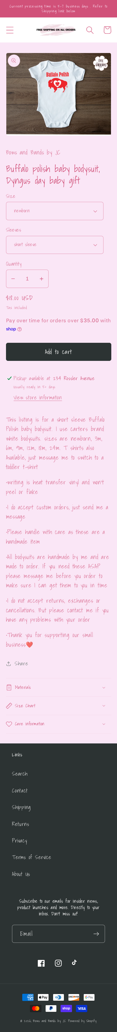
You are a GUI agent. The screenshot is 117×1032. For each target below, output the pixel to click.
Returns (20, 824)
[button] (9, 30)
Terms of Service (31, 857)
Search (20, 773)
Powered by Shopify (82, 1021)
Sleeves (13, 229)
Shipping (21, 807)
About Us (21, 874)
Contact (20, 790)
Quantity (14, 263)
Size (11, 195)
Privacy (19, 840)
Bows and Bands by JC (49, 1021)
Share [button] (21, 663)
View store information (38, 397)
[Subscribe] (96, 934)
